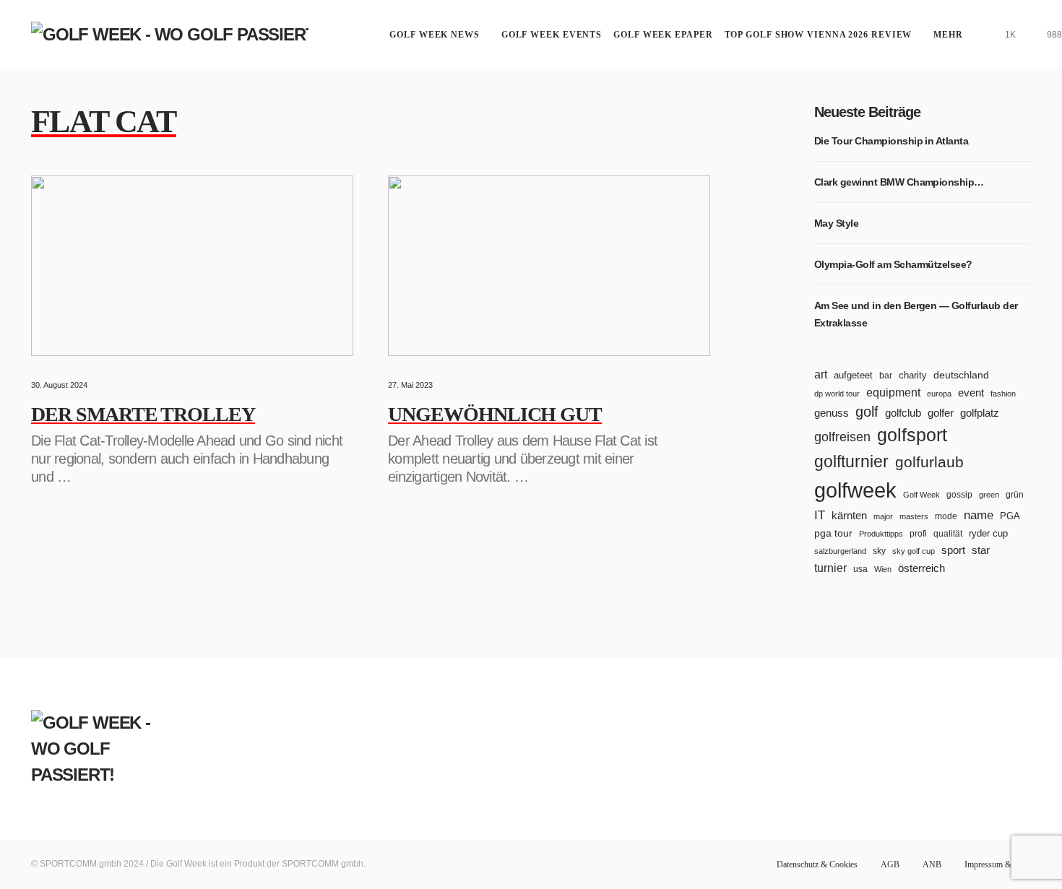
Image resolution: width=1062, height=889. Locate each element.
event (971, 392)
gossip (959, 495)
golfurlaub (929, 462)
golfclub (903, 413)
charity (913, 375)
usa (860, 568)
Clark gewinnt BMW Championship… (899, 182)
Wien (883, 569)
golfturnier (851, 461)
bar (885, 375)
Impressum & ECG (997, 864)
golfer (941, 413)
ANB (932, 864)
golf (866, 412)
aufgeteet (853, 375)
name (978, 515)
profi (918, 533)
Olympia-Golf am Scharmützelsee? (893, 264)
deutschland (961, 375)
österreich (921, 568)
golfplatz (979, 413)
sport (953, 550)
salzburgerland (840, 551)
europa (939, 393)
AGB (890, 864)
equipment (893, 392)
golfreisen (842, 436)
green (989, 494)
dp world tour (837, 393)
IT (819, 515)
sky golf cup (913, 551)
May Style (836, 223)
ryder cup (988, 533)
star (981, 550)
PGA (1010, 516)
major (883, 516)
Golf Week (921, 494)
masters (913, 516)
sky (879, 550)
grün (1015, 495)
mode (946, 516)
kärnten (849, 515)
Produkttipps (881, 533)
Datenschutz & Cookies (817, 864)
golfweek (855, 490)
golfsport (912, 435)
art (820, 374)
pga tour (833, 533)
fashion (1003, 393)
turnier (830, 567)
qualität (947, 533)
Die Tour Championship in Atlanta (891, 141)
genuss (831, 413)
